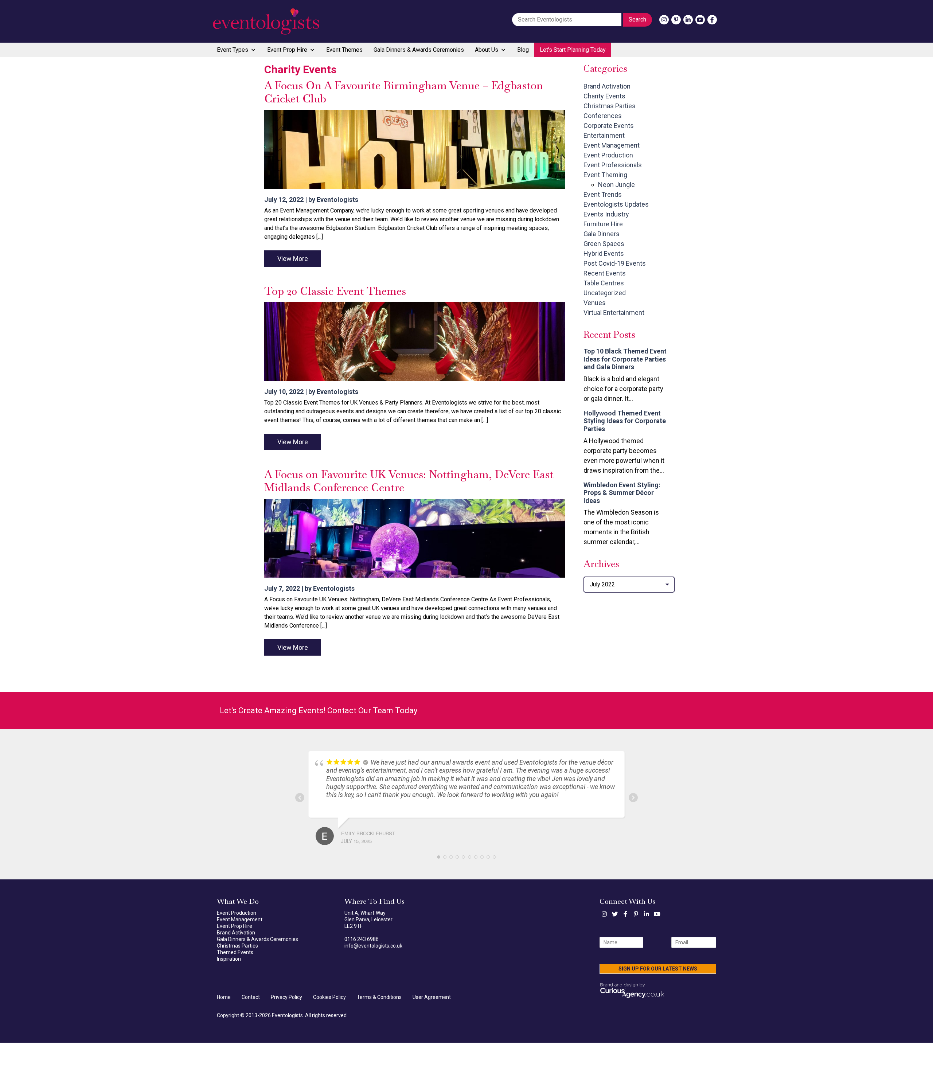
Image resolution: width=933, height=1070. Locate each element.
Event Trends (602, 194)
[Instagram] (664, 19)
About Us (486, 49)
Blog (523, 49)
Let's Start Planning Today (573, 49)
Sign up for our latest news (657, 969)
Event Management (611, 145)
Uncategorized (604, 293)
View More (292, 258)
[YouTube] (700, 19)
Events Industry (606, 214)
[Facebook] (712, 19)
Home (224, 997)
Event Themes (344, 49)
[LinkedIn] (688, 19)
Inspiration (229, 959)
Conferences (602, 116)
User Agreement (432, 997)
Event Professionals (612, 165)
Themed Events (235, 952)
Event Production (608, 155)
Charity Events (604, 96)
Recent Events (604, 273)
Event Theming (605, 175)
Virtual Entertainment (613, 312)
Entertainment (604, 135)
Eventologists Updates (616, 204)
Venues (594, 302)
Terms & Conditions (379, 997)
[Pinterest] (676, 19)
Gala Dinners (601, 234)
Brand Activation (607, 86)
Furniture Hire (603, 224)
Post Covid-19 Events (614, 263)
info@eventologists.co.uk (373, 946)
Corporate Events (608, 125)
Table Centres (603, 283)
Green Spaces (603, 243)
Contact (251, 997)
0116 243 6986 (361, 939)
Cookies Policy (329, 997)
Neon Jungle (616, 184)
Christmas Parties (609, 106)
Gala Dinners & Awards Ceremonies (419, 49)
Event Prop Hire (287, 49)
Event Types (232, 49)
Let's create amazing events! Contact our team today (318, 710)
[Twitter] (615, 914)
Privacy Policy (286, 997)
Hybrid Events (603, 253)
